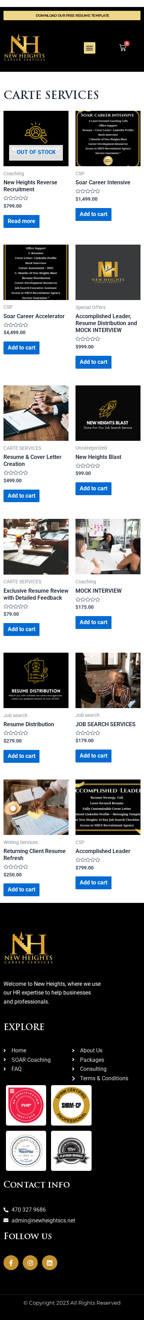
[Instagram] (30, 1262)
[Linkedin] (49, 1262)
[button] (89, 48)
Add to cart (93, 214)
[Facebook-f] (11, 1262)
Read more (21, 221)
